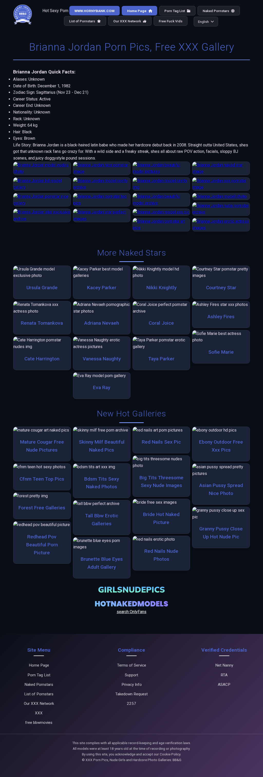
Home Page (137, 11)
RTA (224, 675)
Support (131, 675)
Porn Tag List (175, 11)
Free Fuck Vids (170, 21)
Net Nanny (224, 665)
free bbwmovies (38, 722)
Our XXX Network (127, 21)
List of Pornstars (82, 21)
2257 (131, 703)
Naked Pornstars (216, 11)
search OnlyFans (131, 611)
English (203, 22)
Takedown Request (131, 694)
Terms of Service (131, 665)
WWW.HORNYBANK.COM (94, 11)
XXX (39, 713)
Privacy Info (131, 684)
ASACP (224, 684)
